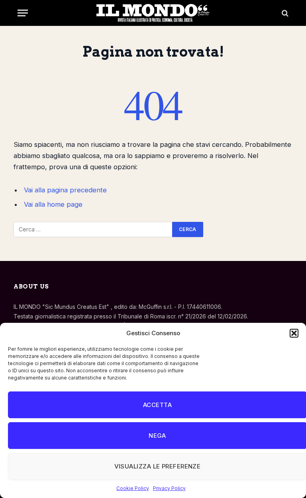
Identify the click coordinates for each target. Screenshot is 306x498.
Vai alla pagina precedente (65, 190)
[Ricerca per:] (93, 229)
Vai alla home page (53, 204)
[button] (294, 333)
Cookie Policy (132, 488)
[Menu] (23, 13)
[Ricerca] (284, 13)
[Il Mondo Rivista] (153, 13)
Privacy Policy (169, 488)
